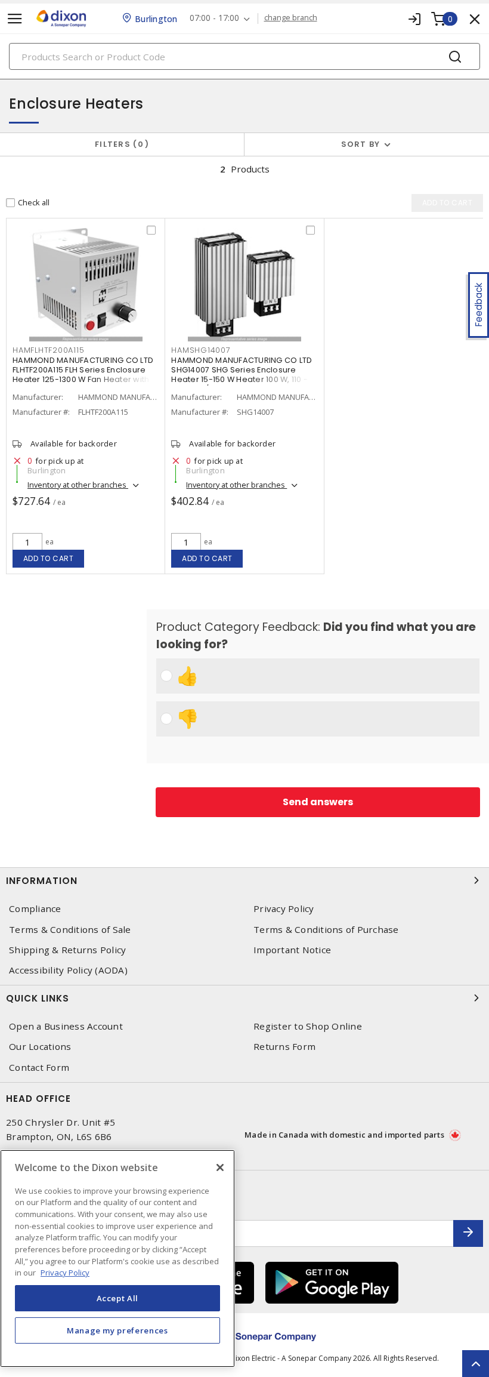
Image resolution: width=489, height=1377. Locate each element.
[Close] (220, 1167)
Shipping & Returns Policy (67, 950)
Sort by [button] (360, 144)
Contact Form (39, 1067)
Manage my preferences (117, 1330)
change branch (290, 18)
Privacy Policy (283, 908)
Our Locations (40, 1046)
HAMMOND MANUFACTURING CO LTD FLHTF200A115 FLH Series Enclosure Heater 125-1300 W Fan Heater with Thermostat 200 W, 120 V (83, 374)
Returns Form (284, 1046)
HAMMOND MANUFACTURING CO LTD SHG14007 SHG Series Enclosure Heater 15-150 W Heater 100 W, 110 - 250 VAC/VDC (241, 374)
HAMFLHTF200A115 (48, 350)
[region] (117, 1258)
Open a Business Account (66, 1026)
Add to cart (48, 558)
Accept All (118, 1298)
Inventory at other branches (77, 484)
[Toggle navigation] (15, 18)
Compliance (35, 908)
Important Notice (292, 950)
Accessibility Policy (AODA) (68, 970)
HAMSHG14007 (200, 350)
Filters (119, 144)
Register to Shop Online (307, 1026)
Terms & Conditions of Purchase (326, 929)
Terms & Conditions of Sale (70, 929)
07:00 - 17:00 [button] (214, 18)
